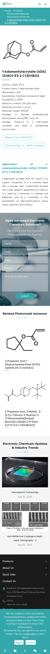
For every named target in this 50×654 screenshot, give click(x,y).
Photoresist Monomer (18, 16)
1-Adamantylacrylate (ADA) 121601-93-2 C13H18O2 (25, 21)
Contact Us (9, 581)
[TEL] (25, 651)
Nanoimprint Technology (25, 492)
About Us (8, 567)
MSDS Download (35, 145)
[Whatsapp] (5, 651)
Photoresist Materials (18, 13)
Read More (25, 484)
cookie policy (29, 633)
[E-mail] (15, 651)
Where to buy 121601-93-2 (18, 137)
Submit (25, 296)
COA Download (12, 145)
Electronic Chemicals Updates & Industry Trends (25, 445)
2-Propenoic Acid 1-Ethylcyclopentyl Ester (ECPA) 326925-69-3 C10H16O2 (22, 364)
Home (8, 10)
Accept (30, 642)
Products (18, 10)
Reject (19, 642)
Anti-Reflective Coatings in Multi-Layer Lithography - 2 (25, 538)
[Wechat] (35, 651)
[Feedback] (45, 651)
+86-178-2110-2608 (17, 604)
